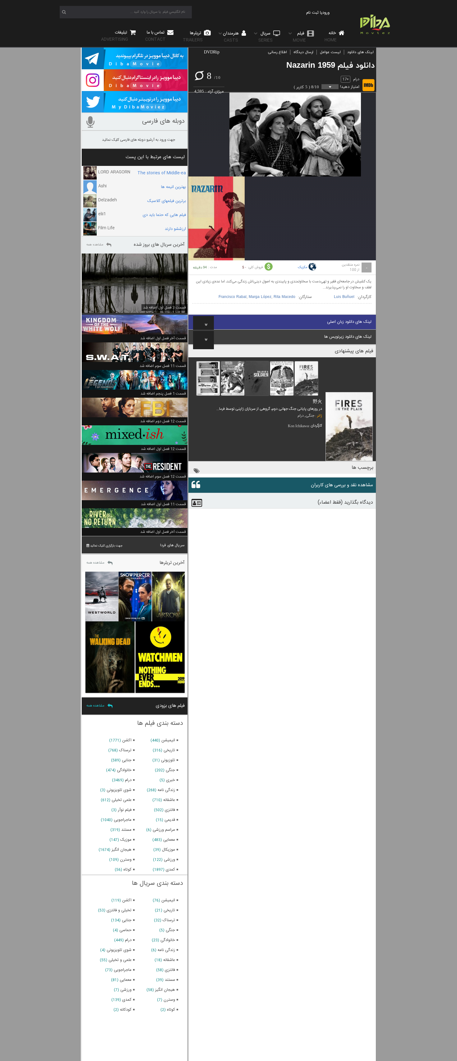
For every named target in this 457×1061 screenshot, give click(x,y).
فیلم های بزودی (170, 706)
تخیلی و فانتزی (119, 910)
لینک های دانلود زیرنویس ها (348, 336)
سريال (265, 37)
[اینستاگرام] (134, 88)
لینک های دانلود (360, 52)
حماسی (125, 930)
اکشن (127, 740)
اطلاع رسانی (277, 52)
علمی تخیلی (122, 800)
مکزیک (302, 267)
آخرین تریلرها (172, 563)
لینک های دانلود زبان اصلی (349, 321)
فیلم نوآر (125, 810)
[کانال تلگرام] (134, 66)
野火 (317, 402)
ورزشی (169, 859)
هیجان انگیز (122, 849)
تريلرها (193, 36)
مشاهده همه (94, 244)
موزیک (126, 839)
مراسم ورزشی (164, 829)
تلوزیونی (168, 760)
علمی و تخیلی (120, 960)
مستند (126, 829)
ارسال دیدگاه (303, 52)
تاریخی (169, 750)
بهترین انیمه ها (173, 187)
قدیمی (169, 819)
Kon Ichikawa (298, 426)
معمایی (169, 839)
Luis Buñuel (344, 297)
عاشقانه (169, 800)
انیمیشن (168, 740)
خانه (331, 36)
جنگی (310, 416)
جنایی (127, 760)
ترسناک (125, 750)
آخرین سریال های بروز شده (159, 245)
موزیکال (168, 849)
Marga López (260, 297)
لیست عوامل (330, 52)
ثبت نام (312, 12)
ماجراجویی (123, 819)
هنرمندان (231, 37)
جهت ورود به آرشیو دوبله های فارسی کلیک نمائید (138, 140)
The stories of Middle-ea (161, 173)
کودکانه (126, 1009)
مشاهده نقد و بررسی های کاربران (342, 485)
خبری (170, 780)
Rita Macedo (284, 297)
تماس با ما (155, 36)
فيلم (299, 37)
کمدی (170, 869)
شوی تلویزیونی (119, 790)
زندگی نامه (166, 790)
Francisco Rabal (233, 297)
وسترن (126, 859)
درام (356, 79)
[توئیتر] (134, 109)
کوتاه (127, 869)
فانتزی (170, 810)
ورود (326, 12)
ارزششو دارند (175, 229)
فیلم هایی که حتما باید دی (164, 215)
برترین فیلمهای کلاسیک (166, 201)
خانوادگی (124, 770)
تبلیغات (114, 36)
